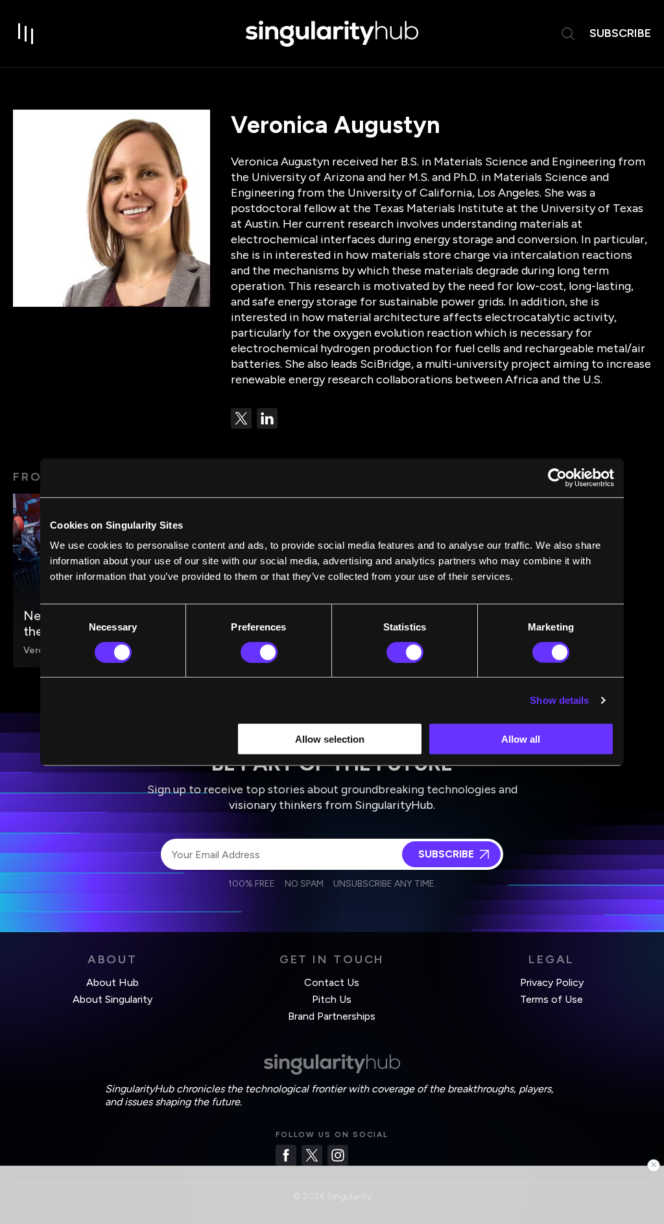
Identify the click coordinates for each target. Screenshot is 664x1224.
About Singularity (112, 999)
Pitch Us (331, 999)
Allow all (520, 739)
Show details (559, 699)
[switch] (259, 652)
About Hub (112, 982)
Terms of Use (551, 999)
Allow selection (329, 739)
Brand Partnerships (331, 1016)
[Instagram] (337, 1155)
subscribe (620, 33)
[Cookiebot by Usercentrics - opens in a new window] (557, 477)
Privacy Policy (552, 982)
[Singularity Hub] (332, 34)
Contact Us (331, 982)
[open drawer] (26, 34)
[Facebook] (286, 1155)
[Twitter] (312, 1155)
